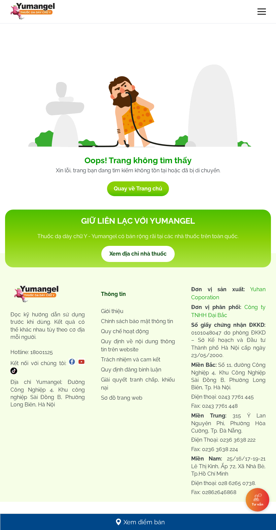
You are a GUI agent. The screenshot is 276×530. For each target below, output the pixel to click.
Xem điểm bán (144, 522)
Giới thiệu (112, 311)
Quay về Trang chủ (138, 188)
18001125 (41, 352)
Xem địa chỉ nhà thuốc (138, 254)
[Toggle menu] (261, 11)
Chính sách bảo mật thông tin (137, 321)
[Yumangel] (33, 13)
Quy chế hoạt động (125, 331)
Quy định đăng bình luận (131, 369)
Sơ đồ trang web (121, 398)
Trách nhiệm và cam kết (130, 359)
